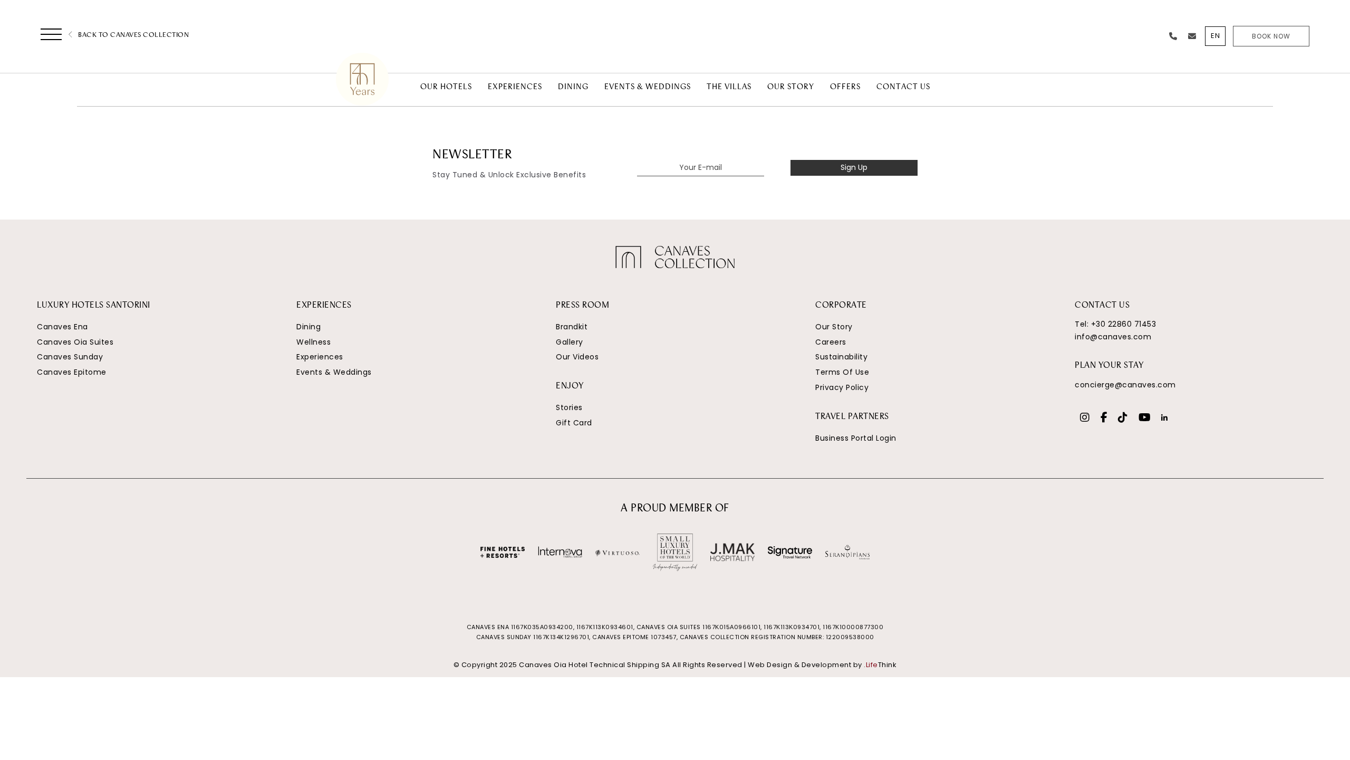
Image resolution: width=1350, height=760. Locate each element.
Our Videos (577, 357)
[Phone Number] (1173, 36)
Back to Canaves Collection (132, 35)
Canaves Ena (62, 326)
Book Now (1271, 36)
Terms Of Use (842, 372)
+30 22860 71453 (1123, 324)
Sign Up (854, 167)
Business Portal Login (855, 438)
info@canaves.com (1113, 336)
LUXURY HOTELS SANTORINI (93, 305)
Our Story (834, 326)
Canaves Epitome (72, 372)
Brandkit (571, 326)
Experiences (319, 357)
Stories (569, 407)
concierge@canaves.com (1125, 384)
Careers (830, 342)
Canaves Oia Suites (75, 342)
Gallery (569, 342)
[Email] (1192, 36)
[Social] (1085, 418)
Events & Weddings (334, 372)
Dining (308, 326)
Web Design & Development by (822, 665)
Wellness (313, 342)
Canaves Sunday (70, 357)
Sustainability (841, 357)
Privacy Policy (842, 387)
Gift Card (574, 422)
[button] (51, 36)
